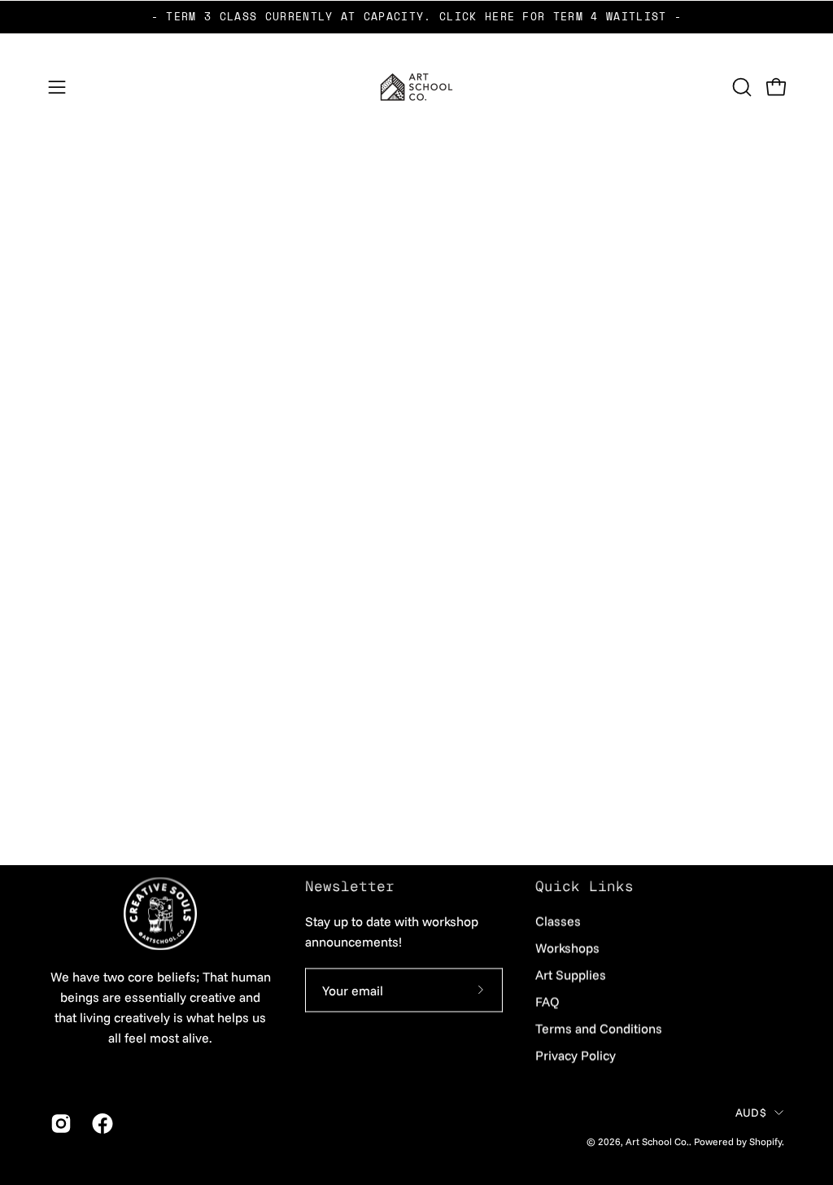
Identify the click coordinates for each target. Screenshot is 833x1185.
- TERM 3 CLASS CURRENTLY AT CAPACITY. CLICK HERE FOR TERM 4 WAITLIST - (416, 16)
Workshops (567, 948)
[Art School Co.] (416, 87)
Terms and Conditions (598, 1029)
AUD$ (750, 1112)
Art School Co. (657, 1141)
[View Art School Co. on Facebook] (100, 1124)
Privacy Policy (575, 1055)
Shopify (765, 1141)
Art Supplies (570, 975)
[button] (740, 87)
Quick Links (584, 886)
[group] (416, 17)
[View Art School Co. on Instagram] (59, 1124)
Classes (558, 921)
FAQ (547, 1002)
